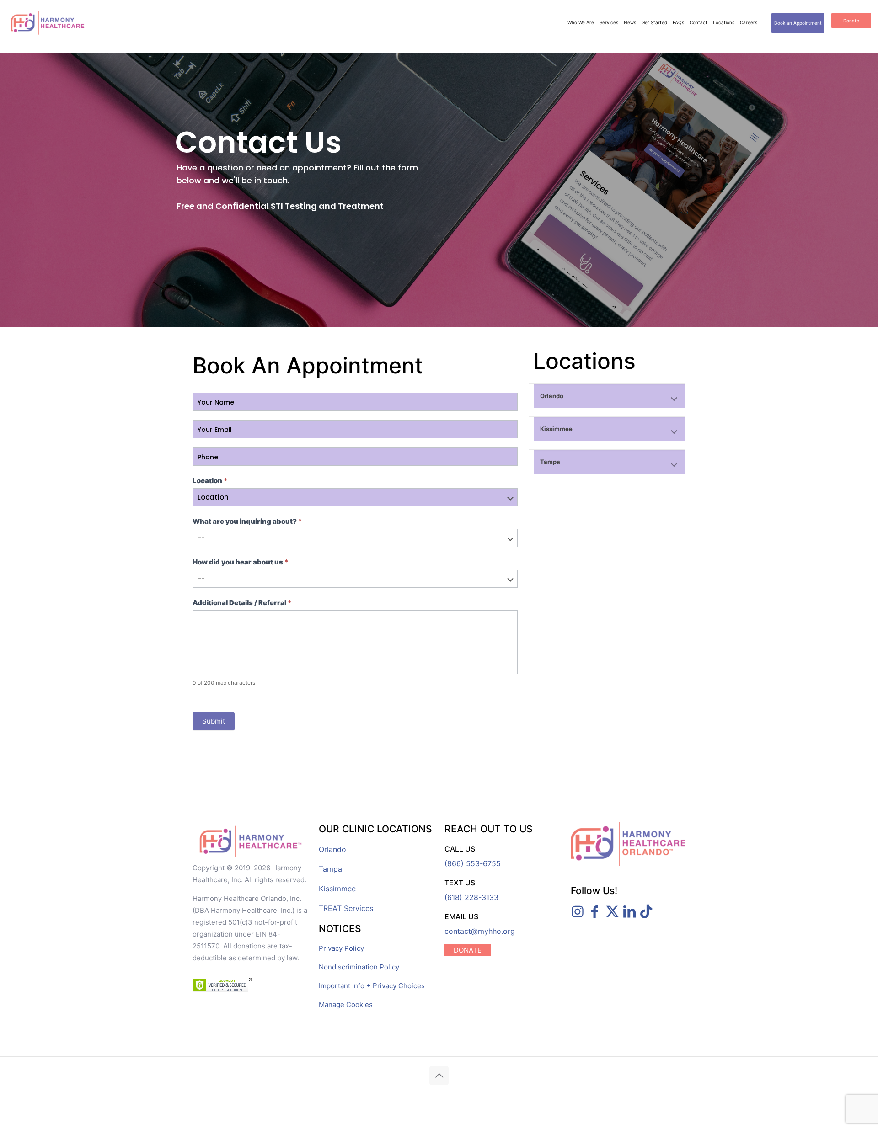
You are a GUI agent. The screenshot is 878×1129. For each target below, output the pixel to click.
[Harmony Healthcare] (47, 23)
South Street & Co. (551, 1095)
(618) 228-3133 (471, 897)
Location (210, 480)
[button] (607, 395)
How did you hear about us (240, 562)
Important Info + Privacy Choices (372, 985)
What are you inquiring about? (247, 521)
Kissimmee (337, 888)
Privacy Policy (341, 948)
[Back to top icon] (439, 1075)
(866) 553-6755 (472, 863)
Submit (213, 721)
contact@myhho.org (479, 931)
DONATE (468, 950)
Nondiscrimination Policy (359, 967)
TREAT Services (346, 908)
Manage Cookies (346, 1004)
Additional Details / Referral (242, 602)
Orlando (332, 849)
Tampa (330, 868)
